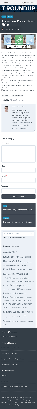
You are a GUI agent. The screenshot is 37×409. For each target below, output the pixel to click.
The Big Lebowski (7, 317)
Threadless (9, 16)
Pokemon (18, 297)
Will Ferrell (30, 321)
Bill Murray (6, 265)
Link (8, 285)
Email (4, 176)
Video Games (15, 321)
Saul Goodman (24, 303)
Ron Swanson (9, 303)
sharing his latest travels (20, 125)
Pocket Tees (9, 297)
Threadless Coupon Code (9, 364)
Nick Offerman (26, 290)
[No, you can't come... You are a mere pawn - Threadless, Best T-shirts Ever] (18, 83)
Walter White (23, 321)
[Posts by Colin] (6, 109)
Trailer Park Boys (18, 317)
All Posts (16, 129)
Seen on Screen (11, 307)
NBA (19, 289)
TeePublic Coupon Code (9, 353)
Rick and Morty (26, 300)
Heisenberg (18, 278)
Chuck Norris (11, 269)
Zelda (4, 325)
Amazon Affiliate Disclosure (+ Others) (14, 386)
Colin (6, 29)
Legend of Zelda (25, 281)
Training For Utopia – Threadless (12, 95)
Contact (4, 375)
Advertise (4, 381)
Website (24, 129)
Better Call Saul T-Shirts (9, 337)
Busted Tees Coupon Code (10, 348)
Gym (14, 278)
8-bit (4, 252)
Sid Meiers (23, 308)
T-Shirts (4, 16)
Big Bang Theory (28, 262)
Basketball (26, 256)
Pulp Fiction (12, 300)
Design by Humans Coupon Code (12, 359)
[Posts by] (3, 29)
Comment (6, 143)
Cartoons (25, 265)
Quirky (18, 300)
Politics (23, 297)
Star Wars (27, 312)
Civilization (23, 269)
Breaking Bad (14, 265)
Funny (14, 273)
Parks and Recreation (15, 293)
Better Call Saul (13, 261)
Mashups (16, 285)
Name (4, 166)
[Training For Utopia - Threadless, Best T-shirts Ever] (18, 93)
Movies (14, 289)
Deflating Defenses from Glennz (17, 222)
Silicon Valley (11, 312)
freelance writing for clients (21, 123)
